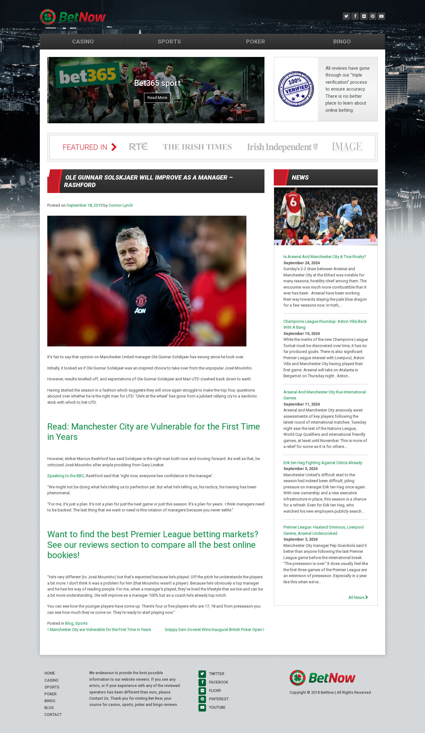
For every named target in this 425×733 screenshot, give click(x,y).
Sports (169, 41)
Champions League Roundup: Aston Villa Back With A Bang (325, 324)
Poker (255, 41)
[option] (155, 90)
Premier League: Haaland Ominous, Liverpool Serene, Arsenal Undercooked (323, 530)
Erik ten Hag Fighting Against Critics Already (322, 462)
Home (49, 673)
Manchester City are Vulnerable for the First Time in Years (100, 629)
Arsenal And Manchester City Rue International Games (324, 395)
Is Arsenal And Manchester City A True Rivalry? (324, 256)
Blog (69, 623)
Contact (53, 714)
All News (356, 597)
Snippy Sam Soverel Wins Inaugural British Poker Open (214, 629)
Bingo (342, 41)
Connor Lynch (121, 205)
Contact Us (99, 698)
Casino (83, 41)
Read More (156, 98)
